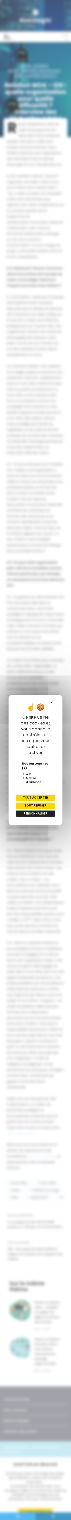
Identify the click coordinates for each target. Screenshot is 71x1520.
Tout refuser (36, 805)
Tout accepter (35, 797)
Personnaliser (36, 813)
